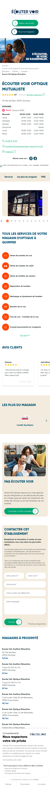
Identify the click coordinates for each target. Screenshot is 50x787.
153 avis (22, 95)
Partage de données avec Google (17, 773)
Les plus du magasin (27, 177)
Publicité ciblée (10, 771)
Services (9, 177)
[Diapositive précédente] (1, 221)
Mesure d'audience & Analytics (16, 768)
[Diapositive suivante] (46, 420)
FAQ (43, 177)
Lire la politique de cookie (12, 760)
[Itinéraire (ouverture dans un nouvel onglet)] (24, 165)
